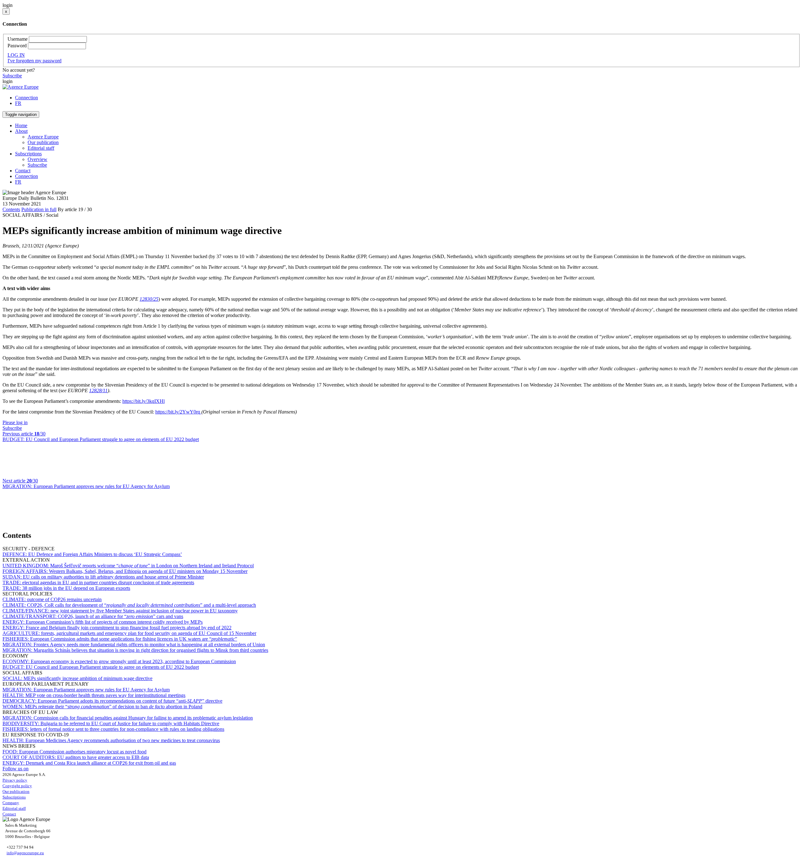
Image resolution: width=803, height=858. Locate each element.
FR (18, 103)
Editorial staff (41, 148)
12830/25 (149, 299)
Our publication (43, 142)
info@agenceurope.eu (25, 852)
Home (21, 125)
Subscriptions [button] (28, 153)
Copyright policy (17, 785)
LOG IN (16, 55)
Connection (26, 97)
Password (17, 45)
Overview (37, 159)
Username (18, 39)
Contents (11, 209)
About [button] (21, 131)
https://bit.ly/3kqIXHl (143, 401)
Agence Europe (43, 136)
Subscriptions (14, 797)
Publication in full (38, 209)
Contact (22, 170)
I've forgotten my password (34, 60)
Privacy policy (15, 780)
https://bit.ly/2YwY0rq (178, 411)
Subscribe (12, 75)
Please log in (15, 422)
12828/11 (98, 390)
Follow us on (16, 768)
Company (11, 802)
